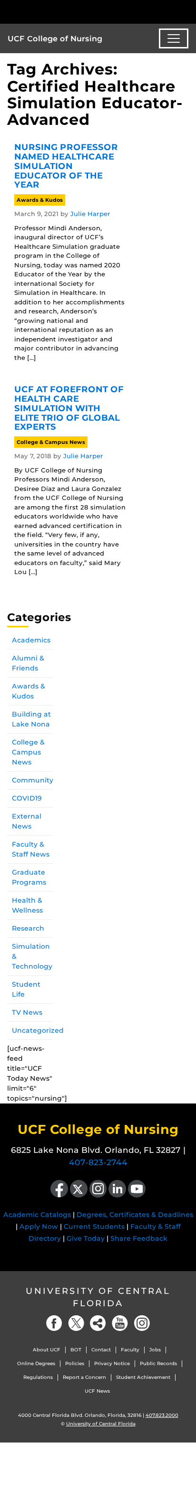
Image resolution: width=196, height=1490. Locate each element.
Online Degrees (36, 1363)
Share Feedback (138, 1238)
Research (28, 928)
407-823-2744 (98, 1162)
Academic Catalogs (37, 1214)
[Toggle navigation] (173, 38)
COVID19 (27, 798)
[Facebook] (54, 1323)
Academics (31, 640)
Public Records (158, 1363)
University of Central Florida (98, 1297)
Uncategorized (38, 1030)
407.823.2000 (162, 1415)
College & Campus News (51, 442)
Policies (74, 1363)
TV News (27, 1012)
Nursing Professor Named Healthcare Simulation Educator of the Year (66, 166)
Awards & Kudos (40, 200)
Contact (101, 1350)
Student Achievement (143, 1377)
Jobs (155, 1350)
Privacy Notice (112, 1363)
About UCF (46, 1350)
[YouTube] (120, 1323)
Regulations (38, 1377)
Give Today (86, 1238)
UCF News (97, 1391)
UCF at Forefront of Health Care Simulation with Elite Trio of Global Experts (69, 408)
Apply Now (39, 1226)
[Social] (98, 1323)
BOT (75, 1350)
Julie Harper (90, 213)
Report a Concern (84, 1377)
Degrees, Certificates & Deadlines (135, 1214)
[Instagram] (142, 1323)
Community (32, 780)
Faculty (130, 1350)
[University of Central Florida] (72, 11)
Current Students (94, 1226)
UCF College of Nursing (55, 38)
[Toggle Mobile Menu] (186, 11)
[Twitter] (76, 1323)
